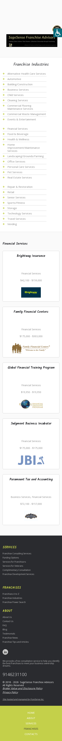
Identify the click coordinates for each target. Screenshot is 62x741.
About (31, 718)
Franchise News (10, 637)
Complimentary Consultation (17, 570)
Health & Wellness (18, 139)
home (31, 712)
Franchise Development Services (18, 574)
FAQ (5, 625)
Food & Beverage (17, 134)
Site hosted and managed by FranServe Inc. (23, 699)
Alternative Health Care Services (26, 73)
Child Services (15, 95)
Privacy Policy (10, 692)
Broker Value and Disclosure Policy (22, 688)
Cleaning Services (17, 100)
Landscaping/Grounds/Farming (25, 156)
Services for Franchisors (14, 561)
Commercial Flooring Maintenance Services (20, 107)
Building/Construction (20, 84)
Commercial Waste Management (26, 114)
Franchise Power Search (14, 602)
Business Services (18, 89)
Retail (10, 192)
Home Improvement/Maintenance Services (23, 147)
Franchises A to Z (11, 593)
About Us (7, 617)
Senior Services (16, 197)
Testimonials (9, 633)
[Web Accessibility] (57, 33)
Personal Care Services (21, 166)
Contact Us (8, 621)
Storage (12, 208)
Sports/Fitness (16, 202)
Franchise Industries (12, 598)
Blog (5, 629)
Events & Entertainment (21, 119)
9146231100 (15, 674)
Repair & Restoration (20, 186)
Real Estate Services (19, 177)
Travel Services (16, 218)
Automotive (14, 79)
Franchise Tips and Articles (16, 641)
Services (31, 723)
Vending (12, 224)
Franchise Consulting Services (17, 553)
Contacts (31, 734)
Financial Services (17, 128)
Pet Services (14, 172)
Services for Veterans (13, 565)
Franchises (31, 728)
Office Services (16, 161)
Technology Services (19, 213)
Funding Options (11, 557)
